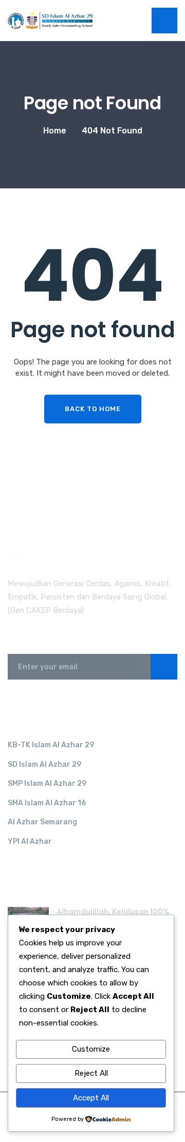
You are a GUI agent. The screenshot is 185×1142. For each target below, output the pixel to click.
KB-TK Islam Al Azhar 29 (51, 745)
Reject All (91, 1073)
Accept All (91, 1097)
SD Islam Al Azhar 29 (44, 764)
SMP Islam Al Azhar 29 (47, 783)
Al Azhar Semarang (42, 822)
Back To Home (93, 409)
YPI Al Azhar (30, 841)
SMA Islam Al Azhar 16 (47, 803)
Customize (91, 1049)
